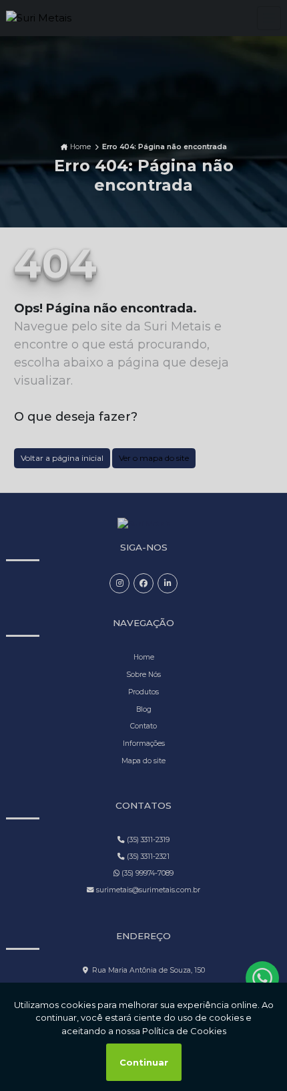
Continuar (143, 1062)
